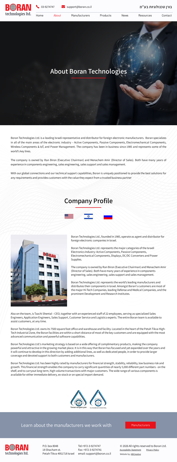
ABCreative (136, 454)
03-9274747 (47, 7)
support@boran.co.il (79, 7)
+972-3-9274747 (91, 446)
